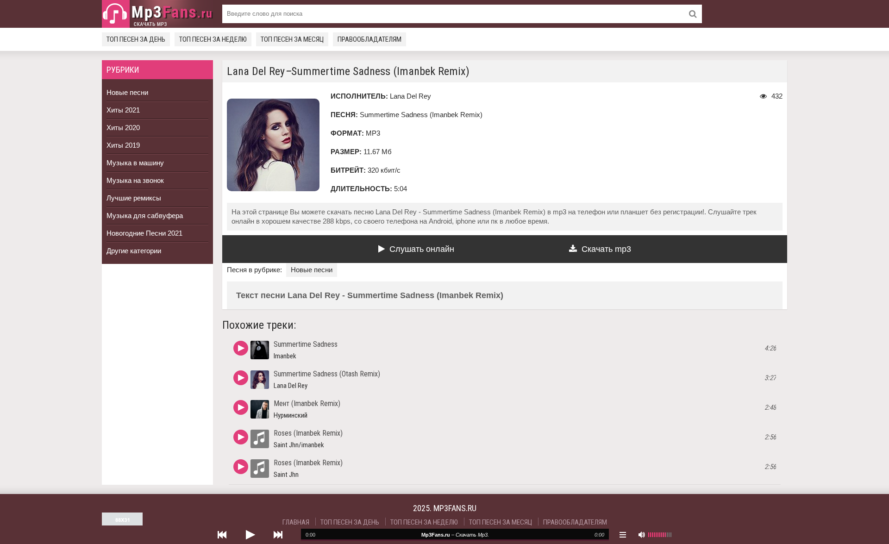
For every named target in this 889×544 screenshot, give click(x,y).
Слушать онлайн (421, 249)
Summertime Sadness (306, 344)
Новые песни (127, 92)
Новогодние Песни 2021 (144, 233)
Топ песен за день (135, 39)
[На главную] (157, 14)
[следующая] (278, 534)
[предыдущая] (222, 534)
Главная (295, 522)
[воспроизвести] (250, 534)
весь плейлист (622, 534)
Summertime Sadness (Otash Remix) (327, 373)
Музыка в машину (135, 163)
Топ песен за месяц (292, 39)
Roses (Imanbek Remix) (308, 433)
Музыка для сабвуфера (144, 215)
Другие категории (133, 251)
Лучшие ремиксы (133, 198)
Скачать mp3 (606, 249)
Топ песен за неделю (213, 39)
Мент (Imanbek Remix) (307, 403)
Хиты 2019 (123, 145)
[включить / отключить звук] (641, 534)
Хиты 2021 (123, 110)
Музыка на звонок (135, 180)
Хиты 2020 (123, 127)
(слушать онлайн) (240, 348)
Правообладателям (369, 39)
